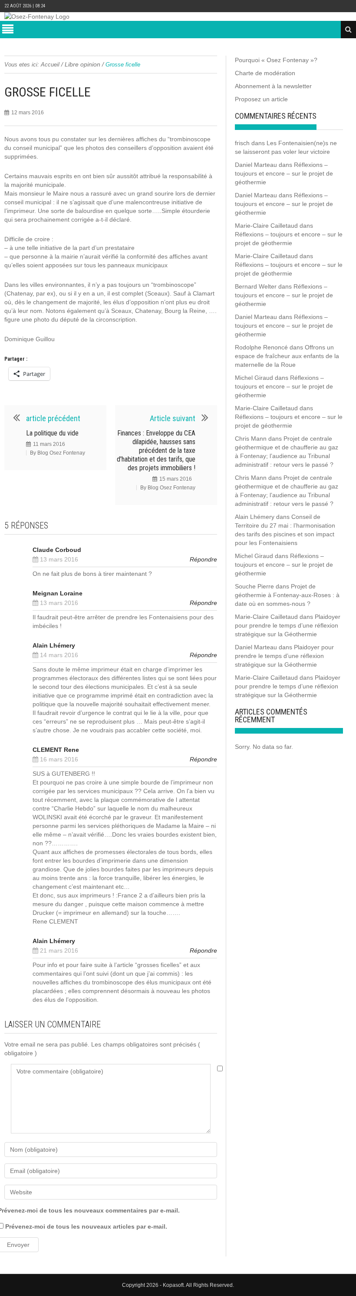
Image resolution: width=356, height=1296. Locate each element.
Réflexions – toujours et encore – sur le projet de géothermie (284, 173)
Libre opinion (82, 64)
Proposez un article (261, 99)
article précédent (53, 418)
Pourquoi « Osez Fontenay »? (276, 59)
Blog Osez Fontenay (61, 453)
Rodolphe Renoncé (261, 347)
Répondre (203, 559)
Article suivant (172, 418)
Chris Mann (251, 438)
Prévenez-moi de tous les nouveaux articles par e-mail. (86, 1226)
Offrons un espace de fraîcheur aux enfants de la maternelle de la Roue (287, 356)
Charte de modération (265, 73)
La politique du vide (52, 433)
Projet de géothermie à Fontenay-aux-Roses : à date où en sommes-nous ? (287, 595)
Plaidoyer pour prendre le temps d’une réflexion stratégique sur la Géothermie (287, 625)
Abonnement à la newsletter (273, 86)
